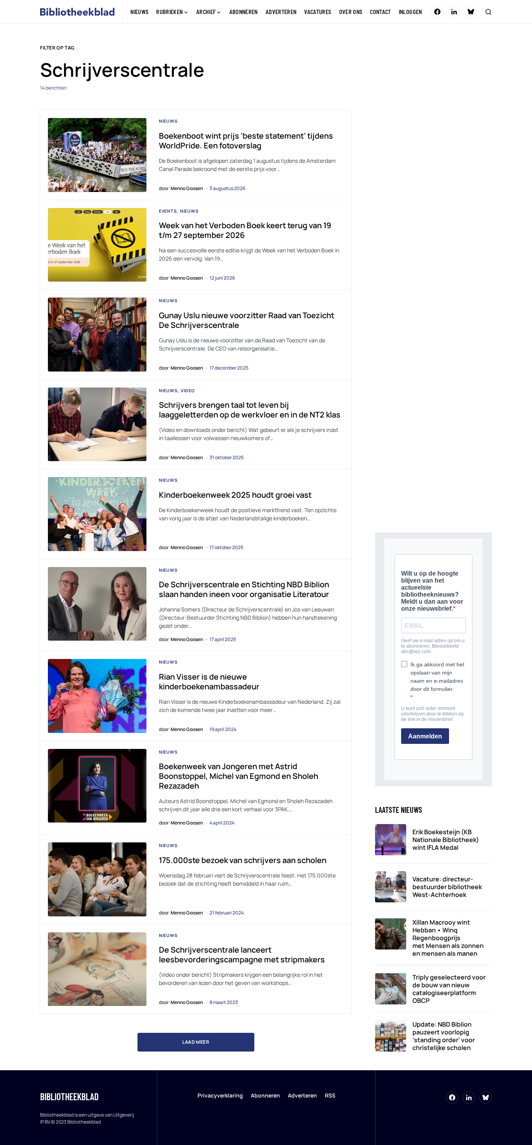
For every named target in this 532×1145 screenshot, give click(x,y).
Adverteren (302, 1095)
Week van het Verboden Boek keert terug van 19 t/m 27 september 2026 (245, 230)
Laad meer (195, 1042)
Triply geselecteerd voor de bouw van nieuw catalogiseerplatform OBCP (449, 989)
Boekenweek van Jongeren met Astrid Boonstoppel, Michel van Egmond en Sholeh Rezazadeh (238, 776)
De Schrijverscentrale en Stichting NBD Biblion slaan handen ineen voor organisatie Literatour (244, 589)
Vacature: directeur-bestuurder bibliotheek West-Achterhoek (447, 887)
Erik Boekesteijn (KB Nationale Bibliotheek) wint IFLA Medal (445, 840)
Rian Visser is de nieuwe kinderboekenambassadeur (209, 681)
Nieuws (168, 121)
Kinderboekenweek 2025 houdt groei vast (237, 495)
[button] (488, 11)
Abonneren (265, 1095)
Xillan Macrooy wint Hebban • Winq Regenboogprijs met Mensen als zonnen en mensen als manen (448, 938)
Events (168, 211)
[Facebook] (437, 11)
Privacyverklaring (220, 1095)
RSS (330, 1095)
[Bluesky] (471, 11)
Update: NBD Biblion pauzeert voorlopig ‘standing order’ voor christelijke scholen (443, 1036)
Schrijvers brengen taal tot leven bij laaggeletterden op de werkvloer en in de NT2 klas (249, 410)
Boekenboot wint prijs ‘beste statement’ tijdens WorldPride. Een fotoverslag (246, 140)
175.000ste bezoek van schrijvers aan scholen (242, 860)
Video (188, 390)
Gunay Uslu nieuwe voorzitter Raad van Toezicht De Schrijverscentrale (246, 320)
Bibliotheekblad (69, 1096)
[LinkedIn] (454, 11)
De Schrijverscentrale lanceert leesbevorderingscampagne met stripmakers (242, 954)
